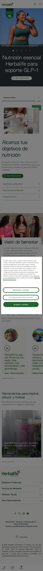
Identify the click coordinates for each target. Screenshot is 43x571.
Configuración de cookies (21, 297)
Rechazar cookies (21, 290)
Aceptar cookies (21, 304)
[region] (21, 285)
